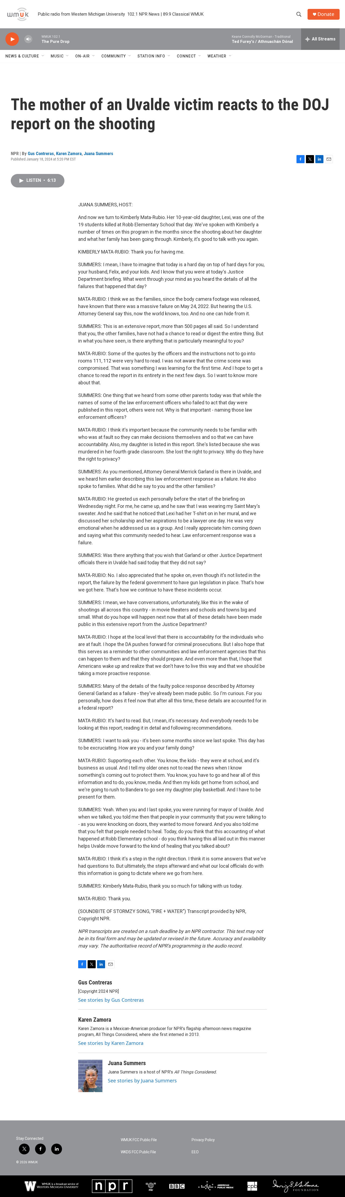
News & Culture (22, 56)
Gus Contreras (41, 153)
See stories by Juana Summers (142, 1080)
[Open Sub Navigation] (43, 56)
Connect (186, 56)
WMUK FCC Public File (139, 1140)
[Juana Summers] (90, 1076)
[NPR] (112, 1186)
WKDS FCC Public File (138, 1152)
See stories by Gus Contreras (111, 1000)
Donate (326, 14)
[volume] (28, 39)
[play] (12, 39)
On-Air (82, 56)
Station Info (151, 56)
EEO (195, 1152)
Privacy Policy (203, 1140)
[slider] (37, 39)
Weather (217, 56)
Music (57, 56)
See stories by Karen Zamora (110, 1043)
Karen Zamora (69, 153)
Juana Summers (98, 153)
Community (113, 56)
